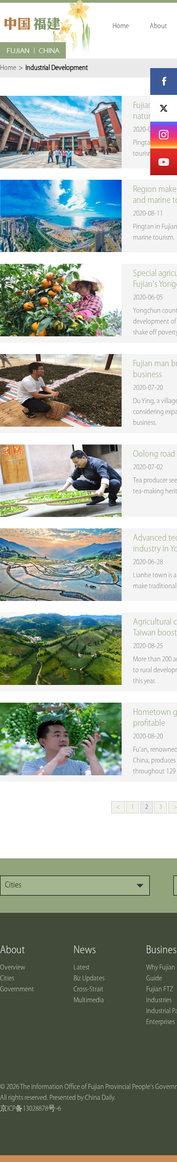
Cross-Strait (88, 989)
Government (17, 989)
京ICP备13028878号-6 (30, 1109)
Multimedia (89, 1000)
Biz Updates (89, 978)
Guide (154, 978)
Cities (7, 978)
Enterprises (160, 1022)
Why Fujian (160, 967)
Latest (82, 967)
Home (8, 68)
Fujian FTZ (159, 989)
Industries (159, 1000)
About (12, 950)
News (85, 950)
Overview (12, 967)
